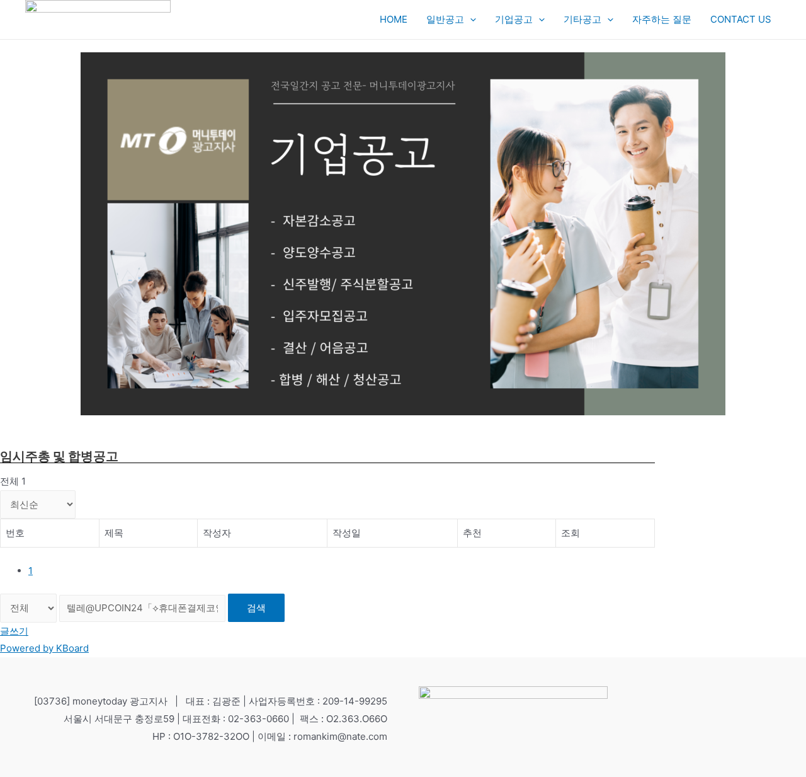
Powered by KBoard (44, 648)
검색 (256, 608)
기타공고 (582, 19)
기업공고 (514, 19)
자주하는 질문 (661, 19)
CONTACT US (740, 19)
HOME (393, 19)
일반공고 (445, 19)
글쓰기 (14, 631)
